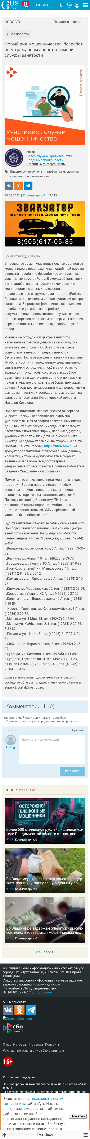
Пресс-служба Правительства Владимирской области (49, 158)
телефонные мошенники (62, 171)
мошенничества (38, 176)
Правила (78, 730)
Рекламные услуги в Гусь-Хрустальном (33, 1051)
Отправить (72, 771)
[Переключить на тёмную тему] (61, 5)
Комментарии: (34, 195)
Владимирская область (26, 171)
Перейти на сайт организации (46, 164)
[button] (18, 34)
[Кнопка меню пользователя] (77, 5)
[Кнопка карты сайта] (85, 5)
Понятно (78, 1116)
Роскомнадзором (46, 984)
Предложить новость (69, 22)
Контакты (52, 1044)
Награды (20, 1044)
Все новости (45, 952)
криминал (17, 176)
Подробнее (43, 992)
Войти (10, 748)
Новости (13, 22)
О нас (7, 1044)
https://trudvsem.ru (58, 446)
